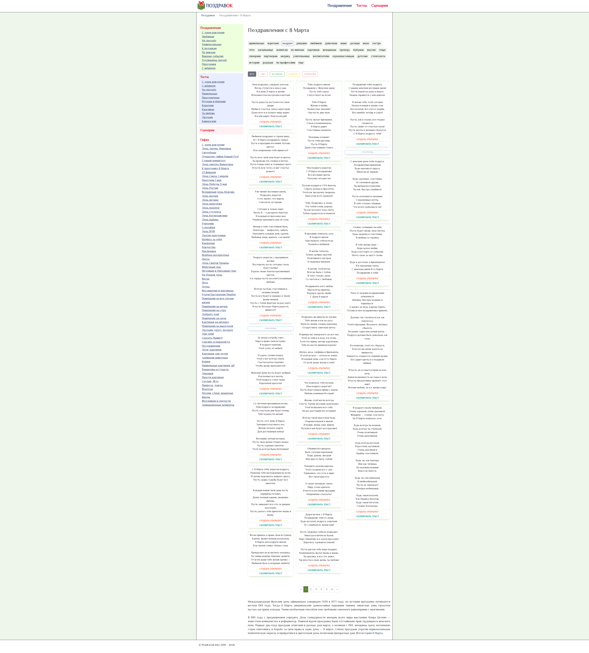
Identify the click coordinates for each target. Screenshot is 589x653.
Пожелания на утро (214, 310)
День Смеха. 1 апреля (215, 176)
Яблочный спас (211, 267)
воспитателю (321, 56)
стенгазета (378, 56)
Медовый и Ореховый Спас (219, 270)
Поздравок (208, 15)
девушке (301, 43)
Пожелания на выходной (217, 326)
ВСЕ (252, 74)
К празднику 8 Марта (215, 168)
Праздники (209, 64)
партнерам (270, 56)
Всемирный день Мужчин (218, 191)
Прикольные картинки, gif (218, 365)
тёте (252, 49)
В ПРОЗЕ (293, 74)
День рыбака (210, 219)
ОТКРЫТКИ (310, 74)
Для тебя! (208, 333)
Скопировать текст (270, 126)
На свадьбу (209, 40)
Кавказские (209, 121)
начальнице (265, 49)
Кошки (206, 361)
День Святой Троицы (215, 263)
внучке (371, 49)
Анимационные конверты (218, 404)
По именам (208, 52)
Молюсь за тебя (212, 239)
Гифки (204, 139)
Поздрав (219, 5)
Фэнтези (207, 389)
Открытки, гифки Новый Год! (220, 156)
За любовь (208, 113)
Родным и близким (214, 101)
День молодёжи (212, 203)
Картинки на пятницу (215, 322)
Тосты (361, 5)
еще (301, 62)
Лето (205, 282)
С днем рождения (213, 32)
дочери (355, 43)
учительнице (301, 56)
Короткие (208, 105)
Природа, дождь (212, 385)
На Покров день (212, 274)
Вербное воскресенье (215, 255)
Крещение (208, 243)
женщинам (329, 49)
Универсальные (211, 44)
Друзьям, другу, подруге (217, 330)
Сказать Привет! (212, 337)
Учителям (208, 223)
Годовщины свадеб (214, 60)
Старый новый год (214, 160)
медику (285, 56)
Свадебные (209, 152)
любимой (316, 43)
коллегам (282, 49)
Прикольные (209, 93)
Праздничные (211, 97)
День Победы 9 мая (214, 184)
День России (210, 187)
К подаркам (209, 48)
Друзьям (207, 117)
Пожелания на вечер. (215, 306)
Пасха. (206, 259)
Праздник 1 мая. (212, 180)
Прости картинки (213, 377)
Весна (205, 278)
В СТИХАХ (277, 74)
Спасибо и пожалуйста (216, 341)
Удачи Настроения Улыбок (219, 294)
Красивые (208, 109)
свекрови (255, 56)
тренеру (344, 49)
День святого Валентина (217, 164)
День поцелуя (210, 207)
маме (344, 43)
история (254, 62)
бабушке (358, 49)
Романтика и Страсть (215, 369)
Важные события (212, 56)
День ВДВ (208, 231)
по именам (297, 49)
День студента (211, 211)
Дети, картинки (211, 349)
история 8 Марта (372, 633)
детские (362, 56)
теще (382, 49)
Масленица (209, 251)
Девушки (207, 373)
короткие (273, 43)
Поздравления (339, 5)
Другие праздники (213, 235)
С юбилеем (208, 68)
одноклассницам (343, 56)
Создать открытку (271, 122)
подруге (288, 43)
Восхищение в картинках (218, 290)
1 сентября (208, 227)
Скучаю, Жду (210, 381)
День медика (210, 199)
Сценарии (379, 5)
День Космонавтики (214, 215)
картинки (313, 49)
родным (268, 62)
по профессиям (285, 62)
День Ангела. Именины (216, 148)
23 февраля (209, 172)
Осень (206, 286)
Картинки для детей (215, 353)
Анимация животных (215, 357)
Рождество (209, 247)
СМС (263, 74)
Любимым (208, 36)
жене (366, 43)
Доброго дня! (210, 314)
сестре (376, 43)
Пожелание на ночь (214, 318)
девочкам (331, 43)
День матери (210, 195)
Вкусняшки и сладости (216, 400)
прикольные (256, 43)
